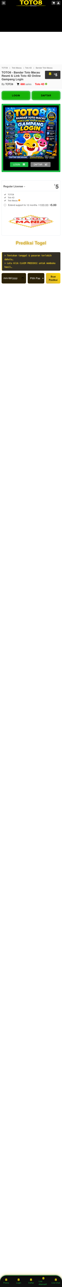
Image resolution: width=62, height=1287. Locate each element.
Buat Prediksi (53, 278)
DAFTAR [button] (38, 164)
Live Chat (56, 1283)
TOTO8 (5, 67)
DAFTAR (46, 95)
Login (18, 1283)
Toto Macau (17, 67)
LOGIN (16, 95)
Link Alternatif (43, 1282)
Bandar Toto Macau (44, 67)
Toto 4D (28, 67)
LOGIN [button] (16, 164)
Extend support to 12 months (32, 205)
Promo (6, 1283)
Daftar (31, 1283)
